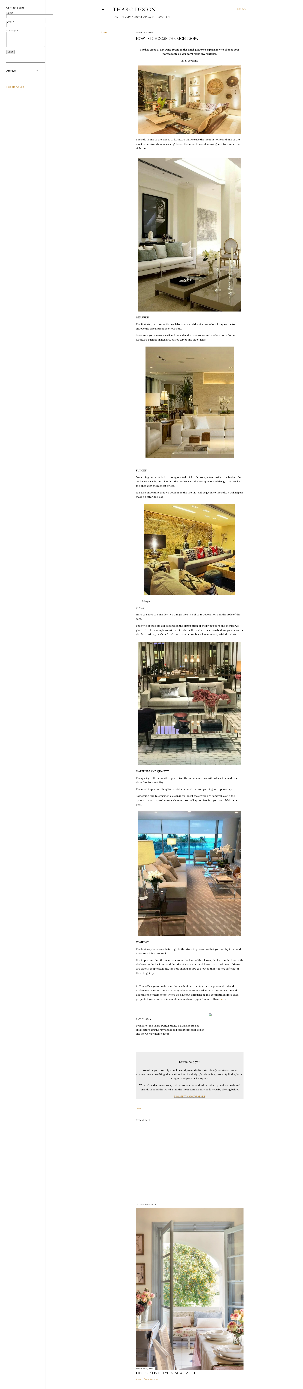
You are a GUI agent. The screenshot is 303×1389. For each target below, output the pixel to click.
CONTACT (164, 17)
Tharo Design (134, 9)
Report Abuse (15, 86)
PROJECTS (141, 17)
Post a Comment (151, 1379)
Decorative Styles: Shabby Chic (167, 1373)
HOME (116, 17)
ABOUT (153, 17)
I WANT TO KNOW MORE (189, 1096)
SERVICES (128, 17)
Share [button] (104, 32)
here (222, 998)
